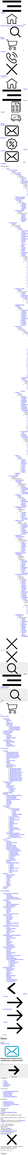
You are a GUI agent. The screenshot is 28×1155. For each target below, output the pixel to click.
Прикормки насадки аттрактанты (21, 553)
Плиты (23, 391)
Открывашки (16, 810)
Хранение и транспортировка (20, 536)
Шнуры (23, 513)
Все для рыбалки (14, 476)
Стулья (23, 466)
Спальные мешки (20, 304)
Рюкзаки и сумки (20, 288)
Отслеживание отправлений (11, 1091)
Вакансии (6, 1086)
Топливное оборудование (13, 849)
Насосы (23, 325)
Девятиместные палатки (16, 779)
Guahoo (25, 993)
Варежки (24, 205)
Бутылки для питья (14, 819)
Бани (23, 245)
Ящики (23, 625)
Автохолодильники (14, 835)
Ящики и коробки (24, 544)
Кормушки (24, 560)
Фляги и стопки (14, 827)
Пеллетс (24, 569)
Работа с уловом (20, 520)
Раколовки (24, 527)
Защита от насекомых (24, 406)
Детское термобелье (15, 728)
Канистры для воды (15, 816)
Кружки (12, 826)
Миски (11, 825)
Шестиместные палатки (16, 775)
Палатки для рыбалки (12, 757)
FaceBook (4, 1112)
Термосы (12, 830)
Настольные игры (11, 860)
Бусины (12, 964)
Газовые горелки (14, 851)
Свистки (24, 434)
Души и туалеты (24, 247)
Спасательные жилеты (12, 897)
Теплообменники (11, 981)
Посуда (23, 330)
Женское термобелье (15, 726)
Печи (11, 872)
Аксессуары (25, 182)
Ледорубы (24, 631)
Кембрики (12, 966)
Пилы (11, 869)
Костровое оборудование (13, 862)
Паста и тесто (23, 571)
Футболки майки (20, 198)
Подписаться (14, 1076)
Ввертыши (24, 624)
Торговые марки (8, 1095)
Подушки (24, 323)
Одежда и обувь (14, 170)
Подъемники (10, 917)
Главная (25, 89)
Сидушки (24, 322)
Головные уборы (20, 210)
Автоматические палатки (13, 756)
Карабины (24, 400)
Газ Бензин (12, 858)
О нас (5, 1080)
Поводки (24, 586)
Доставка (7, 25)
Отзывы (6, 1082)
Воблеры (24, 500)
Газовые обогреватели (15, 850)
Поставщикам (7, 1084)
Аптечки (12, 791)
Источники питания (24, 398)
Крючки (24, 582)
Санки (23, 622)
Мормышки (24, 621)
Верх (23, 179)
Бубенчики (12, 963)
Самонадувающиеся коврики (14, 795)
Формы (23, 564)
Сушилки (24, 546)
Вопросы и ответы (8, 1101)
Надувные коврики (24, 313)
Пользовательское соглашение (11, 1104)
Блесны (23, 498)
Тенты (23, 251)
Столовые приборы (14, 808)
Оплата (2, 25)
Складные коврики (24, 316)
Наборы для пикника (15, 829)
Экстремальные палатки (13, 754)
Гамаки (23, 472)
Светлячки (12, 960)
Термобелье (18, 174)
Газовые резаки (13, 853)
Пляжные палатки (24, 254)
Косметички (13, 788)
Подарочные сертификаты (10, 1096)
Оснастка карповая (24, 594)
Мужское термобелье (15, 729)
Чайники (12, 822)
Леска (23, 516)
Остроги (24, 533)
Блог (24, 24)
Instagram (10, 1112)
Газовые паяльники (14, 854)
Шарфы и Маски (24, 220)
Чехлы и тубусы (24, 548)
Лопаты (12, 865)
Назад (8, 168)
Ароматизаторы (11, 946)
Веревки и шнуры (24, 402)
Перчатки (24, 203)
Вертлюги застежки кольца (24, 589)
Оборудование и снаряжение (20, 480)
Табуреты (24, 463)
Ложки (14, 811)
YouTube (14, 1112)
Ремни (23, 209)
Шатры (23, 249)
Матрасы (24, 321)
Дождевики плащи (20, 197)
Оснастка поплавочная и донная (15, 959)
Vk (1, 1112)
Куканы (23, 550)
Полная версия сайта (6, 1133)
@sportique (3, 75)
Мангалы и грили (14, 868)
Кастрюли (12, 818)
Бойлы (23, 566)
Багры (23, 528)
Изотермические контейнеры (17, 834)
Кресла (23, 467)
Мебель (17, 455)
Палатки (18, 226)
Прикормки (24, 567)
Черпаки (24, 629)
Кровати (24, 470)
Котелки (12, 821)
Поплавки (24, 579)
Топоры (12, 864)
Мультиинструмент (11, 846)
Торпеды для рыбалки (12, 979)
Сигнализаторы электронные (14, 898)
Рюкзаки (24, 292)
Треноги (12, 866)
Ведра (11, 831)
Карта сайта (7, 1105)
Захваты (24, 529)
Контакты (21, 25)
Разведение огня (14, 870)
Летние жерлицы (24, 584)
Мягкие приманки (24, 505)
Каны (23, 551)
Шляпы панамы (23, 215)
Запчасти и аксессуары (24, 518)
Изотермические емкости (13, 833)
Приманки (18, 494)
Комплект (24, 178)
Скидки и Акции (14, 25)
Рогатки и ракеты (24, 563)
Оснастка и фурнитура (21, 574)
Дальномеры (25, 488)
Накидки (12, 790)
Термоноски (25, 180)
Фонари (24, 396)
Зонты (23, 469)
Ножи (17, 474)
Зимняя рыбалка (20, 614)
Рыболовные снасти (21, 507)
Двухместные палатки (15, 769)
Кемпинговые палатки (12, 753)
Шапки (23, 217)
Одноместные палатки (15, 768)
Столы (23, 465)
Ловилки (15, 815)
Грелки (11, 857)
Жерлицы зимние (24, 627)
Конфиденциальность (9, 1103)
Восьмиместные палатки (16, 777)
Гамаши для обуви (24, 207)
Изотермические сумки (15, 837)
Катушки (24, 515)
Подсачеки (24, 524)
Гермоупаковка (10, 785)
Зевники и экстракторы (25, 532)
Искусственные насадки (13, 904)
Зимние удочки (23, 619)
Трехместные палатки (15, 771)
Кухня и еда (19, 326)
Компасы (18, 473)
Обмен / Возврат (8, 1094)
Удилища (24, 512)
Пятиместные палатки (15, 773)
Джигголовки (10, 956)
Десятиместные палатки (16, 780)
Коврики (18, 306)
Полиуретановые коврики (13, 799)
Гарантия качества (8, 1092)
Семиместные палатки (15, 776)
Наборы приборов (17, 814)
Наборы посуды (14, 823)
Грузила (24, 581)
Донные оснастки (14, 962)
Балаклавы (24, 218)
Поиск (2, 37)
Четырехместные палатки (16, 772)
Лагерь (17, 392)
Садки (23, 542)
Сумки (23, 294)
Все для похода (13, 222)
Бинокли (24, 486)
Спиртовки (12, 856)
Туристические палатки (13, 752)
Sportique (3, 12)
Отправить (3, 1153)
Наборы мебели (24, 460)
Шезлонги (24, 462)
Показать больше (5, 1043)
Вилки (14, 812)
